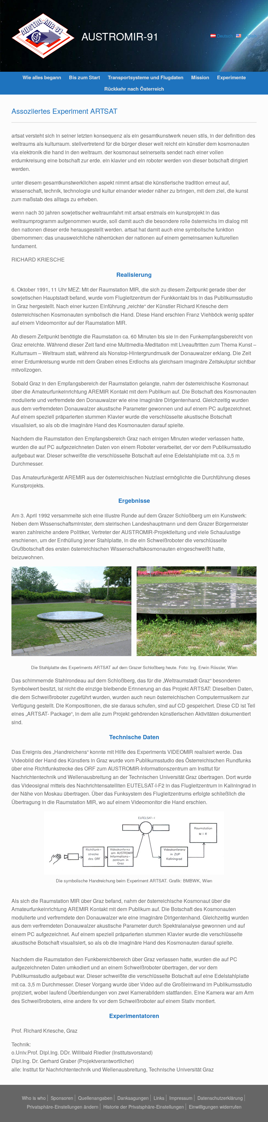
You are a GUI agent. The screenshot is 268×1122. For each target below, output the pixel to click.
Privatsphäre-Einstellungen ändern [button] (62, 1106)
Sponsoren (62, 1098)
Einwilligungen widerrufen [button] (215, 1106)
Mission (200, 77)
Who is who (34, 1098)
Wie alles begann (42, 77)
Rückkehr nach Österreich (134, 88)
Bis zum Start (84, 77)
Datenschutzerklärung (220, 1098)
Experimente (231, 77)
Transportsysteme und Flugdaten (145, 77)
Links (159, 1098)
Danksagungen (133, 1098)
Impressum (181, 1098)
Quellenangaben (95, 1098)
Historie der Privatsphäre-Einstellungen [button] (143, 1106)
